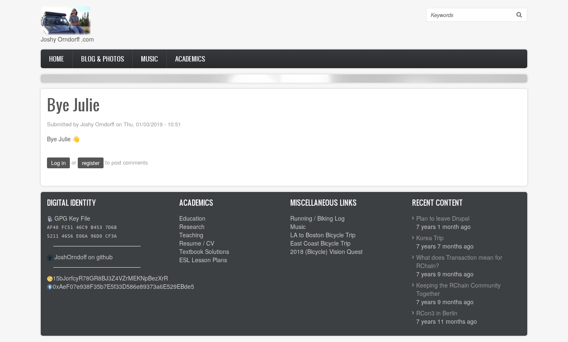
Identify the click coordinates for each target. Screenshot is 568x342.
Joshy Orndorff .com (67, 39)
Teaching (191, 235)
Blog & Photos (102, 58)
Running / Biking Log (317, 218)
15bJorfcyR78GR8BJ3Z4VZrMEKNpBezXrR (110, 278)
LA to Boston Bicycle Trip (323, 235)
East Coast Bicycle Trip (320, 243)
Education (192, 218)
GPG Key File (72, 218)
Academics (190, 58)
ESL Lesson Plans (203, 260)
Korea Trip (430, 238)
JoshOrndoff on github (83, 257)
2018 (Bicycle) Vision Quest (326, 251)
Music (149, 58)
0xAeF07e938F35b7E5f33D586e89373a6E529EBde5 (123, 286)
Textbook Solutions (204, 251)
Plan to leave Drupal (442, 218)
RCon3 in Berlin (436, 313)
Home (56, 58)
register (90, 163)
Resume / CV (196, 243)
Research (192, 226)
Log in (58, 163)
